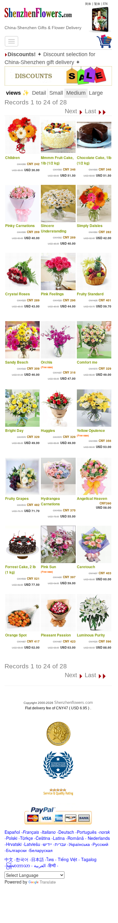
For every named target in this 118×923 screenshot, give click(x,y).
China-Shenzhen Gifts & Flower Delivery (43, 27)
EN (105, 4)
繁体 (97, 4)
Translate (48, 882)
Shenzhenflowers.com (73, 702)
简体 (88, 4)
